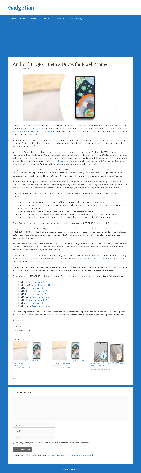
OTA (45, 282)
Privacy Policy (76, 19)
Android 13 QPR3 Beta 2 (32, 128)
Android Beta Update (23, 379)
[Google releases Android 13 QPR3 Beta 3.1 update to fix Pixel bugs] (70, 350)
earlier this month (60, 161)
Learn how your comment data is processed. (71, 455)
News (22, 19)
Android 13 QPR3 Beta (77, 125)
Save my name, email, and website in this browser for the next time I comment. (53, 443)
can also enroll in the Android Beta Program (106, 258)
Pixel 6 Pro (20, 131)
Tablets (46, 19)
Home (13, 19)
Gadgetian (21, 7)
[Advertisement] (70, 38)
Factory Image (33, 282)
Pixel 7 (37, 131)
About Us (60, 19)
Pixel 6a (29, 131)
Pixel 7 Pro (50, 131)
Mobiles (32, 19)
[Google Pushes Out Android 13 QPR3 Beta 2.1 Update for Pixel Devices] (108, 351)
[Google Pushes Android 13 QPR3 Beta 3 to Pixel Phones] (31, 350)
